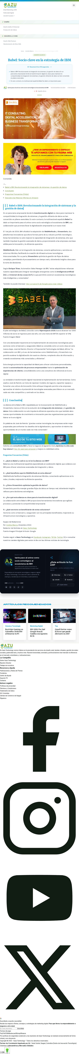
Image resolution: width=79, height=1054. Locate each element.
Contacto (3, 680)
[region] (39, 74)
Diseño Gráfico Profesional (11, 27)
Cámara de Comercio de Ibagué (10, 696)
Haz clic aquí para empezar (25, 449)
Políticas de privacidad (7, 686)
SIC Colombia (4, 693)
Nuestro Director (5, 663)
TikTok (53, 537)
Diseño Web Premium (9, 41)
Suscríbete (21, 1028)
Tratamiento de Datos (7, 691)
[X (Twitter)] (14, 587)
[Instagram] (10, 587)
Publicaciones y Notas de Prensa (11, 671)
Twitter (60, 537)
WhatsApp (57, 575)
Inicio (22, 51)
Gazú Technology (19, 1041)
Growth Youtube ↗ (8, 16)
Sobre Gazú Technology (8, 660)
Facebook (37, 537)
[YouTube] (6, 587)
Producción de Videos (10, 30)
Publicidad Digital (8, 13)
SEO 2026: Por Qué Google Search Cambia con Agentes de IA (38, 632)
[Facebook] (22, 587)
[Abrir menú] (74, 5)
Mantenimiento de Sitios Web (12, 44)
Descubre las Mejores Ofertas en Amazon (21, 198)
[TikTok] (18, 587)
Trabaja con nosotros (7, 665)
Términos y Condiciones (8, 688)
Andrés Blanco (29, 51)
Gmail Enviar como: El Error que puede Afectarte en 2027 (63, 631)
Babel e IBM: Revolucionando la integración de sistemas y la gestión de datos (36, 187)
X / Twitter (70, 575)
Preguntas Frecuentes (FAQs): (17, 194)
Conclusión (9, 191)
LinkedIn (57, 579)
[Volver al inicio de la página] (1, 1052)
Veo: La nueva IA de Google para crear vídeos (44, 284)
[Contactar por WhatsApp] (3, 1053)
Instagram (46, 537)
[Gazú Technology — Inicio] (39, 646)
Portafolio (3, 673)
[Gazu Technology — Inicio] (12, 5)
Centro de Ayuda (5, 676)
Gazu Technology (30, 528)
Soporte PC (4, 678)
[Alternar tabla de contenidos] (4, 185)
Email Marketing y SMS (10, 10)
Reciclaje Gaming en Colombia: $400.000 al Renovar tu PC (14, 631)
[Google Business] (1, 1019)
